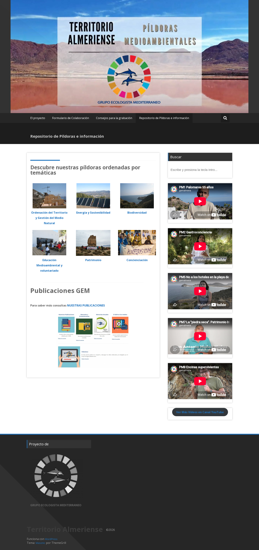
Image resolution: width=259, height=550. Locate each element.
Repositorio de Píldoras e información (164, 118)
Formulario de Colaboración (70, 118)
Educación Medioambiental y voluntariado (49, 265)
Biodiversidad (137, 213)
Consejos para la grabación (114, 118)
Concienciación (137, 260)
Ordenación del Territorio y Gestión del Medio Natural (49, 218)
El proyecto (37, 118)
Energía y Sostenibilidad (93, 213)
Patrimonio (93, 260)
